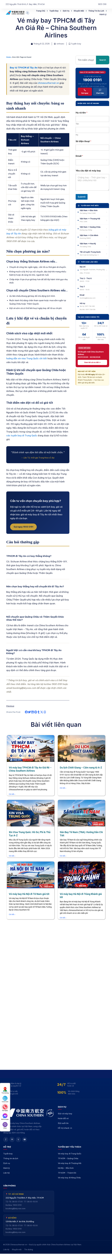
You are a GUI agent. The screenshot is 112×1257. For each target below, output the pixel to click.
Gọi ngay (84, 93)
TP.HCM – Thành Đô (67, 1173)
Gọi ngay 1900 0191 (23, 527)
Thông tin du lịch (96, 11)
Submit (82, 196)
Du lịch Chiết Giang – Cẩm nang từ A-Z (81, 767)
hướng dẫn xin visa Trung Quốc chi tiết (26, 358)
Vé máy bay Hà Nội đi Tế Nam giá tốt (29, 894)
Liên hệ (6, 1173)
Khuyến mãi (79, 11)
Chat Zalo (100, 93)
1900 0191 (92, 80)
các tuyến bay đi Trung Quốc (21, 435)
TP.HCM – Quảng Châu (68, 1158)
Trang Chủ (40, 11)
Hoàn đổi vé (63, 1118)
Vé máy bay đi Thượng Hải (69, 1163)
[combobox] (86, 60)
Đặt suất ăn (63, 1123)
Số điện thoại (83, 141)
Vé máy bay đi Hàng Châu (69, 1177)
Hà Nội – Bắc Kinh (66, 1168)
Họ (77, 135)
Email (79, 156)
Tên (77, 124)
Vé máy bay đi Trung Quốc (69, 1153)
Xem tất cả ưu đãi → (92, 362)
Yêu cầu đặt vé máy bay (88, 170)
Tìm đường (28, 1249)
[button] (26, 712)
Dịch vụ (66, 11)
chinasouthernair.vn (48, 83)
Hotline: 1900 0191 (14, 1205)
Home (8, 57)
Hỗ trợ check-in (65, 1128)
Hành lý (102, 14)
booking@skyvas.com (15, 1208)
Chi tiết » (12, 794)
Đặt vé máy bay (65, 1113)
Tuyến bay (53, 11)
